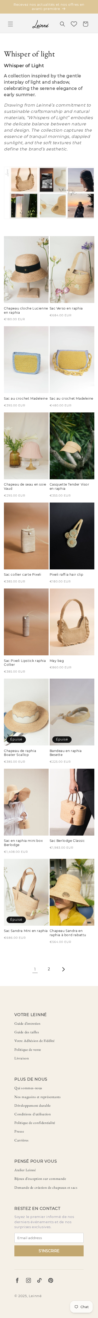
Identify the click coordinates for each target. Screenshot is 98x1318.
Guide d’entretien (27, 1023)
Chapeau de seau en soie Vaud (25, 486)
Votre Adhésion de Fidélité (34, 1040)
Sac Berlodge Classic (67, 841)
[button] (10, 24)
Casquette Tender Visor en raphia (69, 486)
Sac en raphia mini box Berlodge (23, 843)
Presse (19, 1131)
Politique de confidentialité (34, 1122)
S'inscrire (49, 1251)
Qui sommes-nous (28, 1088)
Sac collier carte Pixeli (22, 574)
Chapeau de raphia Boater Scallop (20, 753)
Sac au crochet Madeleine (26, 398)
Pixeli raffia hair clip (66, 574)
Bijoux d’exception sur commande (40, 1178)
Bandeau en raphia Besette (66, 753)
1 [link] (35, 969)
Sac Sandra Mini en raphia (26, 931)
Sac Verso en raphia (66, 308)
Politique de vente (27, 1049)
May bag (57, 661)
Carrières (21, 1140)
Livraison (21, 1058)
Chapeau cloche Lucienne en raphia (26, 310)
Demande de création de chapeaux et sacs (45, 1187)
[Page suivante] (63, 969)
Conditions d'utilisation (32, 1114)
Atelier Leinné (25, 1170)
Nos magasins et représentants (37, 1096)
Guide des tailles (26, 1032)
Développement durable (32, 1105)
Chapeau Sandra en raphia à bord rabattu (68, 933)
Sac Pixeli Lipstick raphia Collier (25, 663)
